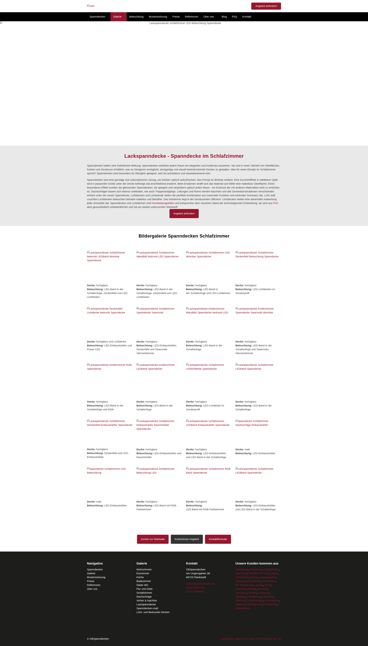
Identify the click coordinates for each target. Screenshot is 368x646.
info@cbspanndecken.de (200, 583)
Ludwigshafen (271, 569)
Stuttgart (240, 596)
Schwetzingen (255, 600)
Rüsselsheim (242, 608)
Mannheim (255, 569)
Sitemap (267, 638)
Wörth (268, 585)
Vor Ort (277, 638)
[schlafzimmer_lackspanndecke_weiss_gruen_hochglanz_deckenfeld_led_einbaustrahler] (110, 444)
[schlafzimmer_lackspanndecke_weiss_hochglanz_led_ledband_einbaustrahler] (209, 444)
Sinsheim (268, 596)
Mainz (274, 573)
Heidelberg (241, 569)
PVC (275, 203)
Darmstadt (241, 573)
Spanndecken (97, 16)
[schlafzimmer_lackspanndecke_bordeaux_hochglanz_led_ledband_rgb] (159, 496)
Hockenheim (272, 600)
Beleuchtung (136, 16)
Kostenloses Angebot (187, 539)
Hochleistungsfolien (163, 203)
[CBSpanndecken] (91, 6)
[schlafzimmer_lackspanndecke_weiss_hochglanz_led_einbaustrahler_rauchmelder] (159, 444)
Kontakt (246, 16)
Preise (176, 16)
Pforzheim (241, 592)
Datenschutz (241, 638)
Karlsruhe (241, 588)
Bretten (253, 592)
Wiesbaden (241, 577)
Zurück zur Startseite (153, 539)
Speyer (239, 581)
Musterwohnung (158, 16)
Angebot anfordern (266, 6)
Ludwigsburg (254, 596)
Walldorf (240, 604)
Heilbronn (263, 592)
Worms (254, 577)
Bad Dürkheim (253, 581)
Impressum (227, 638)
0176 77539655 (195, 591)
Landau (259, 585)
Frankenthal (270, 604)
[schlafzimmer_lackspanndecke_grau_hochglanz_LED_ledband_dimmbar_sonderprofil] (258, 396)
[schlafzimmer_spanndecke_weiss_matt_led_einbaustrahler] (110, 496)
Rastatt (252, 588)
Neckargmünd (254, 604)
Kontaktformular (218, 539)
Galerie (117, 16)
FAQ (234, 16)
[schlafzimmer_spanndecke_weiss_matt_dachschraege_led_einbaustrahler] (258, 444)
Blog (224, 16)
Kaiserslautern (267, 577)
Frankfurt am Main (259, 573)
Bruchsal (263, 588)
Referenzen (191, 16)
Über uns (208, 16)
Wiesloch (240, 600)
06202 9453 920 (195, 587)
